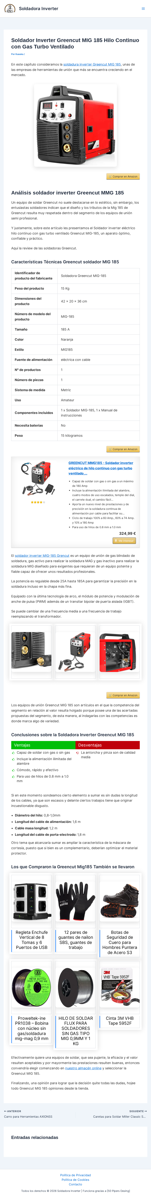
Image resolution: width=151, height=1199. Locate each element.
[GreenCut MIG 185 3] (120, 652)
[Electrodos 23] (75, 987)
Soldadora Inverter (38, 8)
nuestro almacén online (83, 1068)
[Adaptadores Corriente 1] (31, 901)
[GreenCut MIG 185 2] (75, 652)
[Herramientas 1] (120, 987)
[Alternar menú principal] (143, 9)
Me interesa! (126, 540)
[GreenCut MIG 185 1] (75, 125)
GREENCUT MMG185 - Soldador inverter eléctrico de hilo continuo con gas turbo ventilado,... (101, 468)
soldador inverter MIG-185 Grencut (42, 556)
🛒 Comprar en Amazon (123, 176)
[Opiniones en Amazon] (38, 502)
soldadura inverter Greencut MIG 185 (92, 64)
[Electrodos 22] (31, 987)
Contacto (75, 1184)
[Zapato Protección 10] (120, 901)
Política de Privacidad (75, 1175)
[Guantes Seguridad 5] (75, 901)
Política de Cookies (75, 1180)
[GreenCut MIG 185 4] (31, 652)
